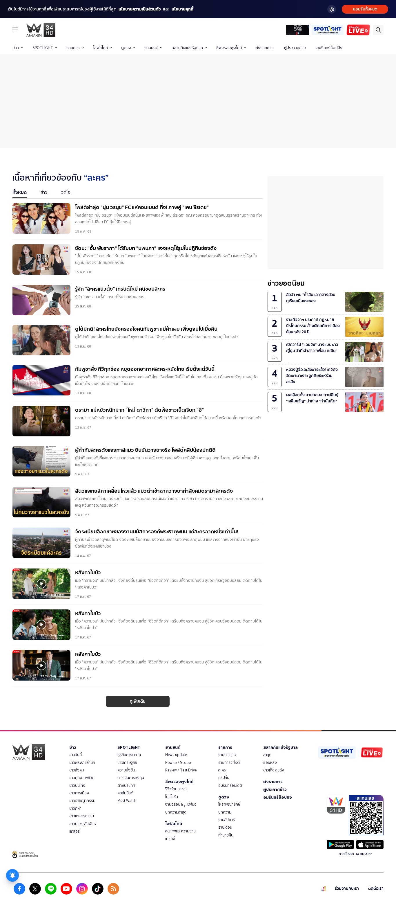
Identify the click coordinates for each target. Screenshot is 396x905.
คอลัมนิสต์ (125, 793)
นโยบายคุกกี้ (182, 9)
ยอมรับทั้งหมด (365, 9)
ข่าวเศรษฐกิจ (127, 762)
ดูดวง (126, 48)
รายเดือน (225, 827)
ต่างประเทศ (126, 785)
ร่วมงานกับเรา (347, 888)
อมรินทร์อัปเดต (230, 785)
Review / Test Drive (181, 770)
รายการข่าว (227, 755)
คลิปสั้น (223, 777)
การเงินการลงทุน (130, 777)
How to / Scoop (178, 762)
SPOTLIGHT (42, 48)
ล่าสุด (267, 755)
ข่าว (15, 48)
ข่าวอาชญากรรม (82, 800)
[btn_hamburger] (15, 30)
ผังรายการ (264, 48)
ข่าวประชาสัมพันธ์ (82, 824)
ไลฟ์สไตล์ (100, 48)
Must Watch (126, 800)
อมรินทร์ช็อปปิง (329, 48)
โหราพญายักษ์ (229, 804)
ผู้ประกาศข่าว (295, 48)
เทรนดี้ (170, 838)
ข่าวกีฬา (75, 808)
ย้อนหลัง (270, 762)
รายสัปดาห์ (226, 820)
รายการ (73, 48)
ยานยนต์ (151, 48)
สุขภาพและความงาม (180, 831)
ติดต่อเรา (376, 888)
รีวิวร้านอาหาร (176, 789)
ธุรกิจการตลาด (129, 755)
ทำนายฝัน (225, 835)
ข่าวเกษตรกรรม (81, 816)
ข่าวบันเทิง (77, 785)
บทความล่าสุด (175, 812)
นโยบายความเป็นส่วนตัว (140, 9)
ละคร (222, 770)
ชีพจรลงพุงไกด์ (229, 48)
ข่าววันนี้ (75, 755)
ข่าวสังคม (76, 770)
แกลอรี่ (74, 831)
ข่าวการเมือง (79, 793)
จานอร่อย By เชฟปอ (181, 804)
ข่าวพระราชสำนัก (82, 762)
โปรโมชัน (171, 797)
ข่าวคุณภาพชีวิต (82, 777)
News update (176, 755)
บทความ (224, 812)
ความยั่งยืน (126, 770)
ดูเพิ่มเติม (138, 701)
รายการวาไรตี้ (229, 762)
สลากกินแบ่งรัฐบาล (187, 48)
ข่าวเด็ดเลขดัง (273, 770)
